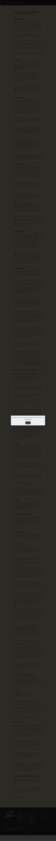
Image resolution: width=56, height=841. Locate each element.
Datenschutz (29, 419)
